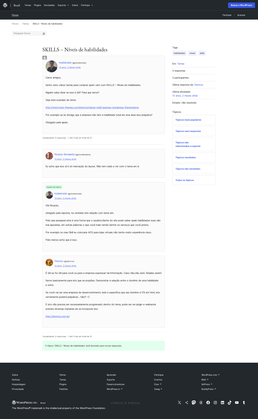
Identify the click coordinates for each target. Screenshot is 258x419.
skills (202, 53)
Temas (25, 23)
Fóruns (15, 15)
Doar (158, 384)
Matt (205, 379)
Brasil (43, 403)
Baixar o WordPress (241, 5)
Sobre (15, 375)
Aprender (111, 375)
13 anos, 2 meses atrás (70, 67)
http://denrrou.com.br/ (58, 316)
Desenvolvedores (116, 384)
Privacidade (18, 389)
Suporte (111, 379)
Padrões (63, 389)
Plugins (62, 384)
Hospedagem (18, 384)
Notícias (16, 379)
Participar (159, 375)
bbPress (207, 384)
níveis (192, 53)
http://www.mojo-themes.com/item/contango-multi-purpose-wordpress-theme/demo (92, 107)
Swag (158, 389)
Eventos (158, 379)
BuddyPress (209, 389)
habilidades (179, 53)
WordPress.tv (115, 389)
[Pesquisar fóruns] (44, 33)
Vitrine (62, 375)
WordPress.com (211, 375)
